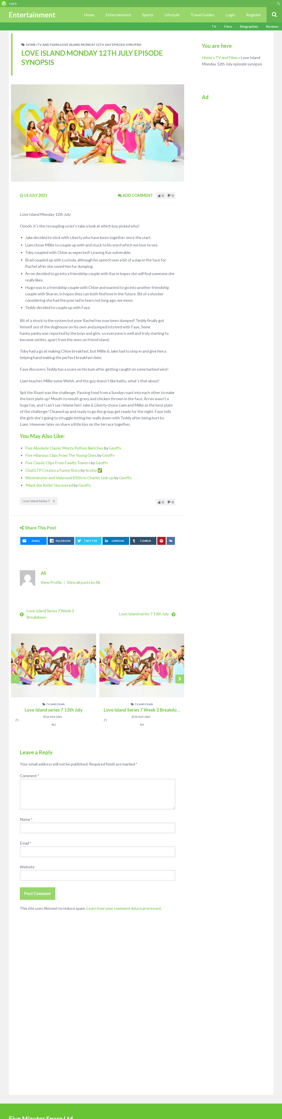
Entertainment (118, 14)
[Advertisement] (232, 172)
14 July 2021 (54, 716)
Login (230, 14)
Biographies (249, 26)
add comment (138, 195)
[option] (53, 682)
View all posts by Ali (83, 582)
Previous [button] (15, 679)
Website (27, 866)
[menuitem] (4, 3)
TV (214, 26)
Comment (29, 775)
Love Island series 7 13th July (144, 613)
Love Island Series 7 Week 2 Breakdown (143, 709)
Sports (147, 14)
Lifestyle (172, 14)
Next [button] (179, 679)
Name (26, 819)
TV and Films (48, 44)
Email (25, 843)
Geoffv (115, 448)
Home (89, 14)
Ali (43, 573)
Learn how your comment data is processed (123, 908)
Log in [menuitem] (13, 3)
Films (228, 26)
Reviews (272, 26)
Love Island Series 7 (38, 501)
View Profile (52, 582)
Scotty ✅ (93, 470)
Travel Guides (202, 14)
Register (253, 14)
